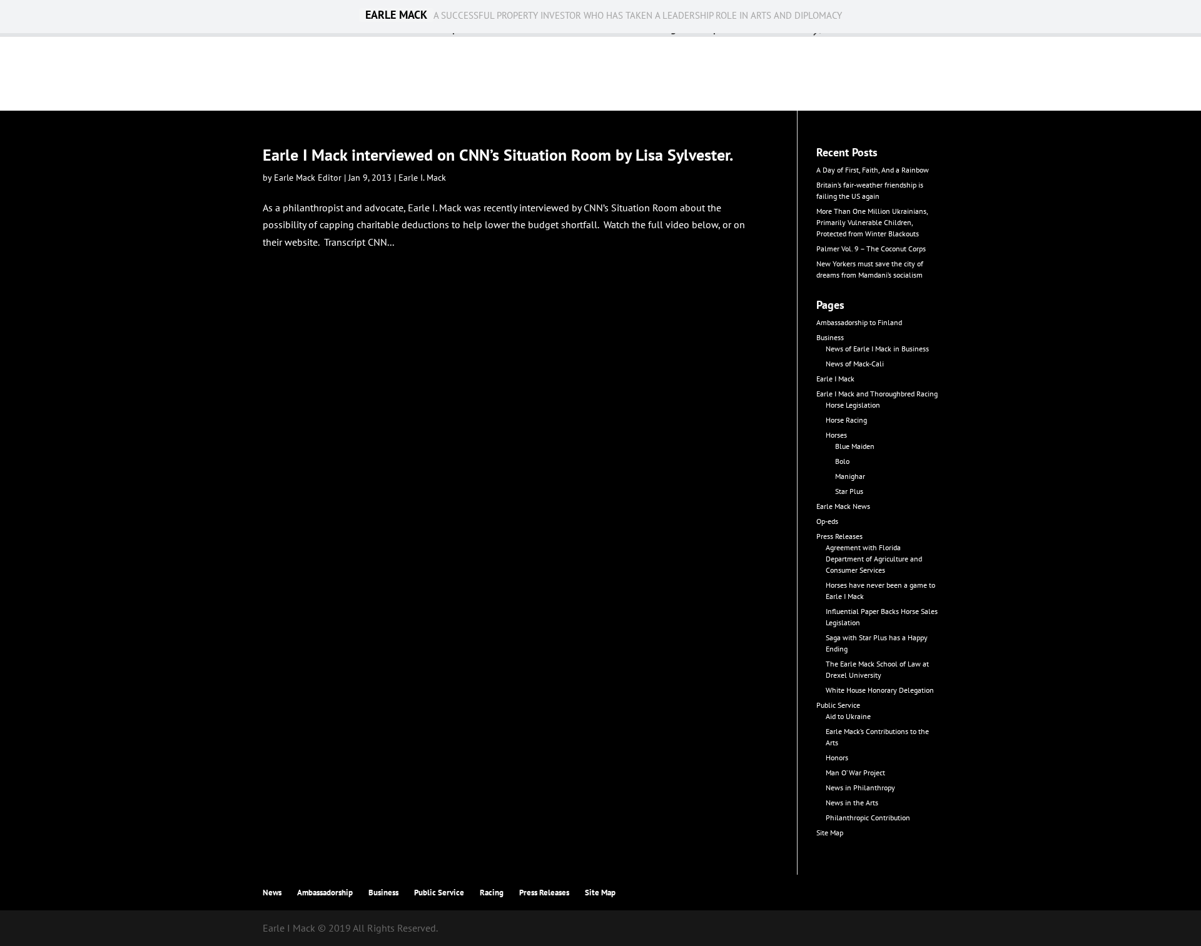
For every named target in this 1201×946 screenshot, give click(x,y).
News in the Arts (852, 802)
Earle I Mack (835, 378)
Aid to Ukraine (848, 716)
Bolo (842, 461)
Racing (492, 892)
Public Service (838, 705)
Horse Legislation (853, 405)
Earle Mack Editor (308, 177)
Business (830, 337)
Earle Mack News (843, 506)
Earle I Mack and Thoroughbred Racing (877, 393)
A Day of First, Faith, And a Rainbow (872, 169)
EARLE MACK (396, 15)
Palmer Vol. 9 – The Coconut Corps (871, 248)
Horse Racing (846, 420)
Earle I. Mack (422, 177)
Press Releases (839, 536)
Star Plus (849, 491)
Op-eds (827, 521)
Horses (836, 435)
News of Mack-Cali (855, 363)
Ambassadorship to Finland (859, 322)
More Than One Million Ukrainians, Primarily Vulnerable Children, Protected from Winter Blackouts (872, 222)
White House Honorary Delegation (880, 690)
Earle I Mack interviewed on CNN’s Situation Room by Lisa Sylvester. (498, 154)
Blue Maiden (854, 446)
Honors (837, 757)
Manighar (850, 476)
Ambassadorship (325, 892)
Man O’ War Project (855, 772)
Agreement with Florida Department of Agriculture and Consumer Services (874, 559)
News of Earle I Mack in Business (877, 348)
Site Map (829, 832)
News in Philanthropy (860, 787)
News (272, 892)
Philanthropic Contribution (868, 817)
